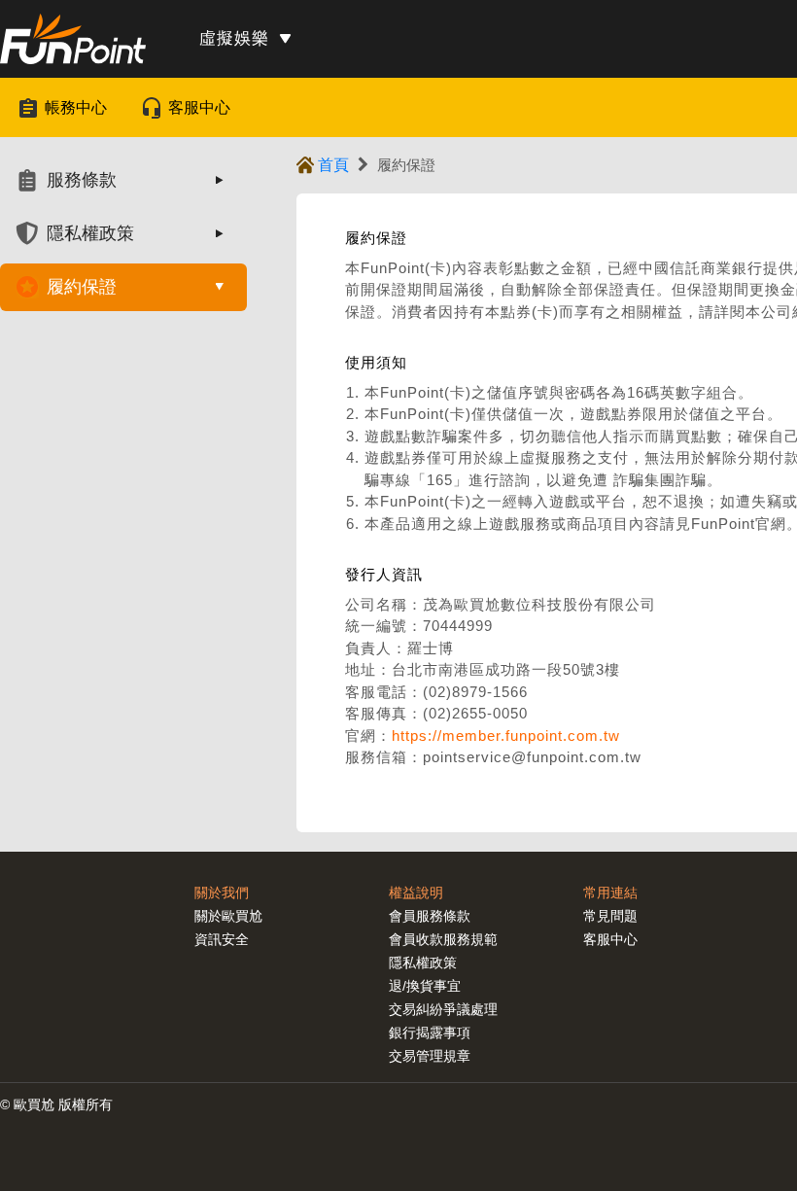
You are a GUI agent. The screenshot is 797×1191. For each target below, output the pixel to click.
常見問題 (610, 916)
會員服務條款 (429, 916)
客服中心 (199, 107)
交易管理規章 (429, 1056)
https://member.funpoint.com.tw (506, 735)
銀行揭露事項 (429, 1032)
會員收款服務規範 (443, 939)
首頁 (333, 165)
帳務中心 (76, 107)
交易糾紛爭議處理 (443, 1009)
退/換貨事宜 (425, 986)
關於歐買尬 (228, 916)
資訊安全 (221, 939)
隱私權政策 (423, 962)
